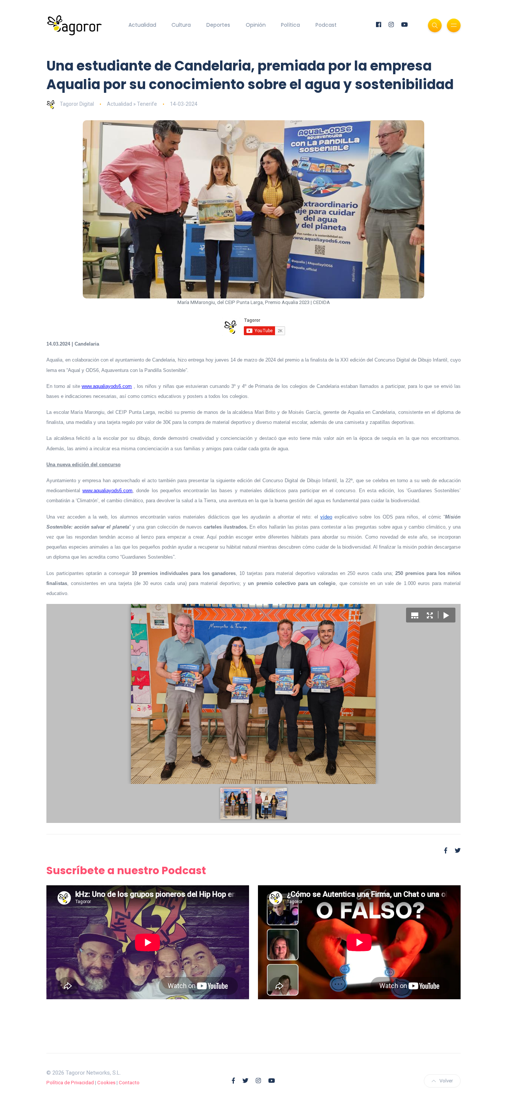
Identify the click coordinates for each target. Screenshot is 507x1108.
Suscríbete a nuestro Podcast (126, 870)
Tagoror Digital (77, 104)
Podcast (326, 25)
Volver (446, 1081)
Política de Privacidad (70, 1082)
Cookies (106, 1082)
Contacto (129, 1082)
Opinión (256, 25)
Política (290, 25)
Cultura (181, 25)
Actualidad (142, 25)
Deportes (218, 25)
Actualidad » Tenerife (132, 104)
